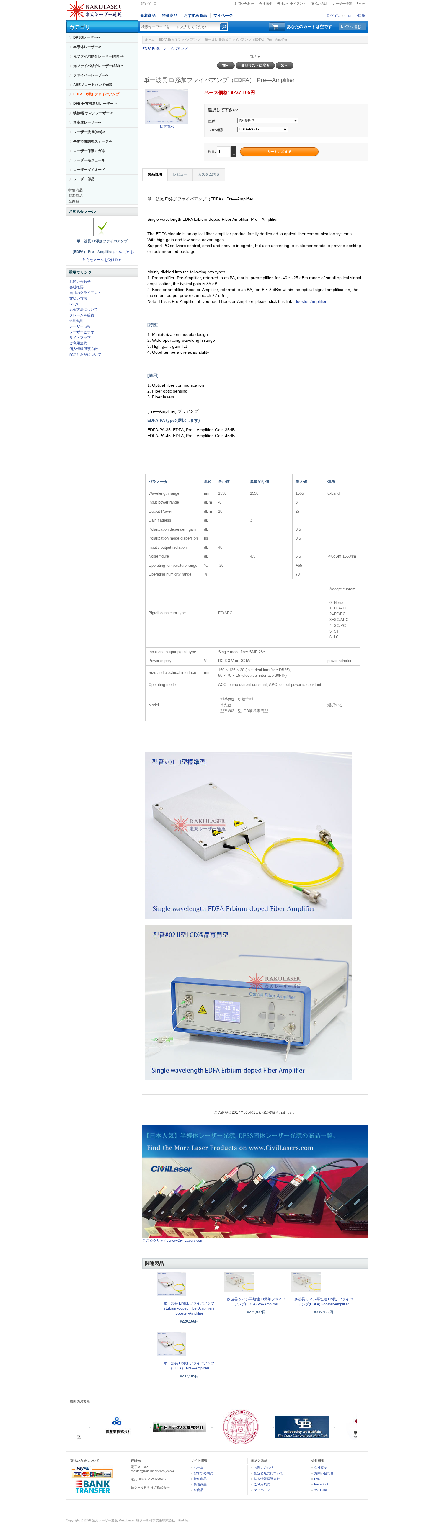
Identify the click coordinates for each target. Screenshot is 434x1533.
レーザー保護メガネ (89, 151)
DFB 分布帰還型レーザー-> (95, 104)
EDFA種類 (215, 130)
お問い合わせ (244, 3)
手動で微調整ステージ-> (92, 141)
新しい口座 (356, 16)
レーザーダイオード (89, 170)
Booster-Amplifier (310, 301)
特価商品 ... (77, 190)
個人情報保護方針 (83, 349)
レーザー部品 (83, 179)
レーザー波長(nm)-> (89, 132)
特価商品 (169, 15)
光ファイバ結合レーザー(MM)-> (98, 56)
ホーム (150, 39)
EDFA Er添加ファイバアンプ (179, 39)
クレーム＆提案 (81, 315)
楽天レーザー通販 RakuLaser (113, 1520)
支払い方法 (319, 3)
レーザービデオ (81, 332)
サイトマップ (80, 338)
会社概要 (265, 3)
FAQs (73, 304)
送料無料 (76, 321)
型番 (211, 121)
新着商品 (148, 15)
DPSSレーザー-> (86, 37)
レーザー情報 (342, 3)
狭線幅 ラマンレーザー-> (93, 113)
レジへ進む (351, 26)
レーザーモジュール (89, 160)
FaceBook (321, 1484)
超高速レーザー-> (87, 122)
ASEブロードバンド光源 (92, 85)
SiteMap (183, 1520)
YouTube (320, 1490)
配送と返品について (85, 354)
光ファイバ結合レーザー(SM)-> (98, 66)
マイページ (223, 15)
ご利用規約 (78, 343)
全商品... (75, 201)
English (362, 3)
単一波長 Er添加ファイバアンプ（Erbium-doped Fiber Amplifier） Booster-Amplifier (189, 1308)
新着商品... (76, 196)
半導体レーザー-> (87, 47)
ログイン (334, 16)
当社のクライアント (291, 3)
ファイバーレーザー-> (90, 75)
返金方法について (83, 310)
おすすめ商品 (195, 15)
